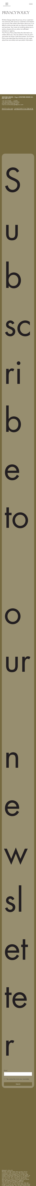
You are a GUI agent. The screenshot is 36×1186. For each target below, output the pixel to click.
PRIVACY (5, 1170)
